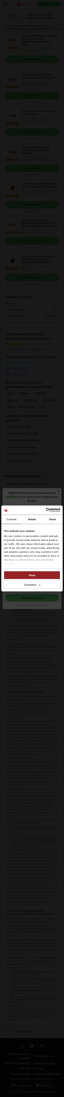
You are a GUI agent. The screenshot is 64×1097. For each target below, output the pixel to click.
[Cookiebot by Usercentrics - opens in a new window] (46, 510)
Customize (30, 584)
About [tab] (52, 519)
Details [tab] (32, 519)
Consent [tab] (11, 519)
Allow (32, 575)
